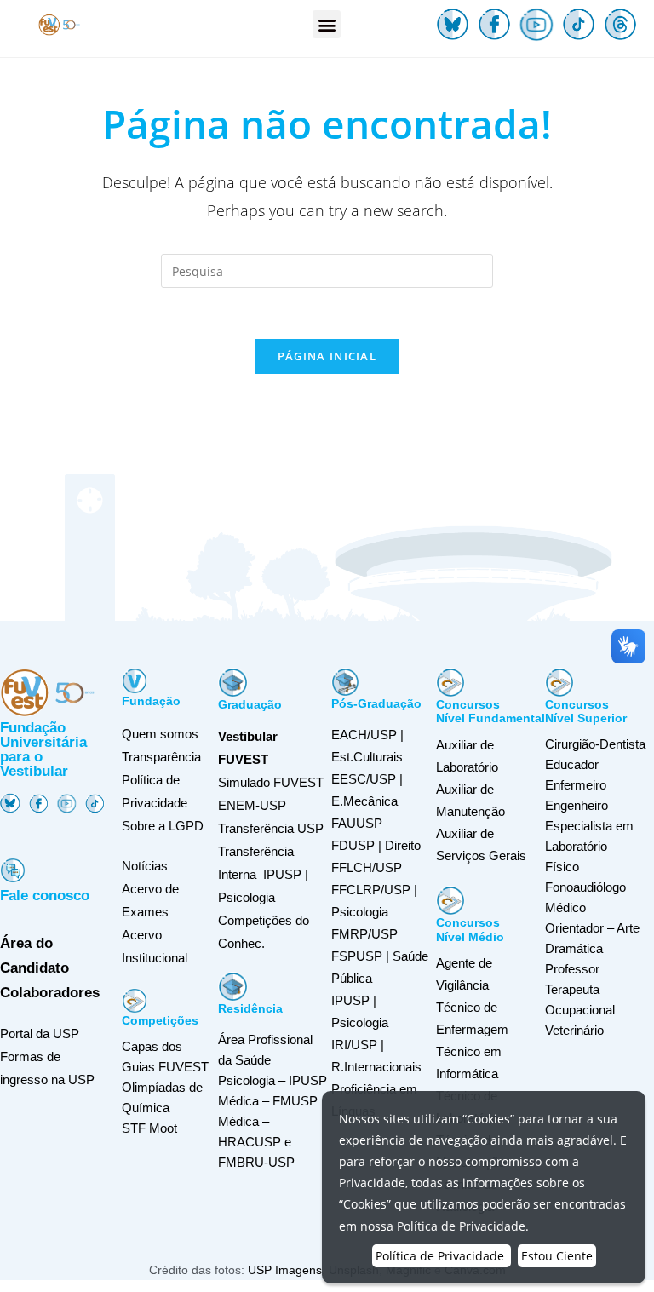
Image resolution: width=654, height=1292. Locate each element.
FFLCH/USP (366, 867)
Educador (572, 764)
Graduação (250, 704)
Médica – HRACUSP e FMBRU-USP (256, 1141)
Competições (160, 1020)
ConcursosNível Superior (586, 712)
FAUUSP (356, 823)
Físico (562, 866)
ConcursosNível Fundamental (490, 712)
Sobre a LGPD (163, 825)
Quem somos (160, 733)
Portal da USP (39, 1033)
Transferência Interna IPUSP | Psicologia (263, 874)
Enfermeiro (575, 785)
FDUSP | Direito (376, 845)
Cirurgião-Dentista (595, 744)
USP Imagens (285, 1270)
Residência (250, 1008)
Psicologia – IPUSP (272, 1080)
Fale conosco (44, 895)
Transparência (161, 756)
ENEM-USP (252, 805)
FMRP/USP (364, 934)
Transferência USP (271, 828)
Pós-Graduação (376, 703)
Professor (572, 969)
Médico (565, 907)
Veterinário (574, 1030)
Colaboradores (50, 993)
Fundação (151, 701)
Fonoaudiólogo (585, 887)
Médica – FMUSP (268, 1101)
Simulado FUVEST (271, 782)
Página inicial (327, 356)
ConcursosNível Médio (470, 930)
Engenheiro (576, 805)
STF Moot (149, 1128)
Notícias (145, 865)
